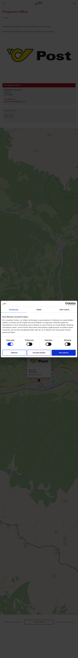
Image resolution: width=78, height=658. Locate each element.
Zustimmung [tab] (13, 309)
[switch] (29, 345)
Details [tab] (39, 309)
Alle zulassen (63, 353)
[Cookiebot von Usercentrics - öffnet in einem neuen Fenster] (67, 303)
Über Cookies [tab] (64, 309)
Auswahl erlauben (39, 353)
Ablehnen (14, 353)
